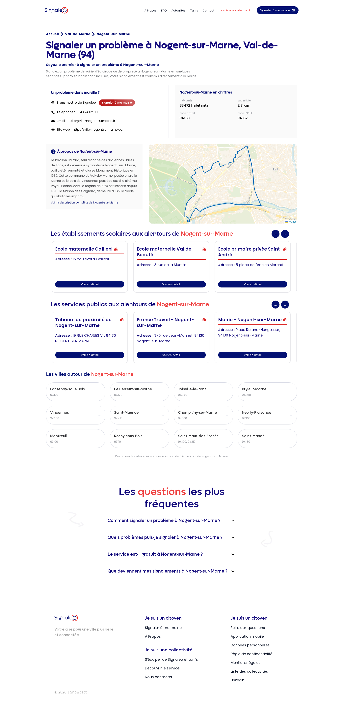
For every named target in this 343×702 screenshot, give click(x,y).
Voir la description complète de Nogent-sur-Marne (84, 202)
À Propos (153, 636)
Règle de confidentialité (251, 653)
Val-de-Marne (77, 34)
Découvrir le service (162, 668)
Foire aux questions (248, 627)
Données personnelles (250, 645)
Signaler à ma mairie (275, 10)
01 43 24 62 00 (87, 112)
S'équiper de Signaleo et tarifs (171, 659)
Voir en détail (90, 284)
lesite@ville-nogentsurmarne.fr (91, 121)
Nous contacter (158, 676)
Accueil (52, 34)
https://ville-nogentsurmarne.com (99, 129)
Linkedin (237, 680)
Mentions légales (245, 662)
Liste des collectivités (249, 671)
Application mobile (247, 636)
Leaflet (292, 221)
